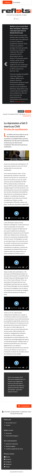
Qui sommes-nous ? (11, 423)
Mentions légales (10, 446)
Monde (28, 111)
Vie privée (8, 433)
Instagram (8, 462)
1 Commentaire (25, 406)
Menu (17, 19)
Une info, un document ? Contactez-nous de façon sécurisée (17, 412)
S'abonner (7, 2)
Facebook (8, 459)
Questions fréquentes (12, 444)
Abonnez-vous (19, 101)
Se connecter (16, 2)
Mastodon (8, 464)
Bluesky (8, 457)
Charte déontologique (12, 436)
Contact (8, 425)
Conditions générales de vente (14, 449)
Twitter (8, 466)
